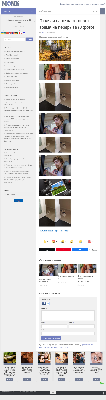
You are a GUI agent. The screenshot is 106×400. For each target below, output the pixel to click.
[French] (13, 33)
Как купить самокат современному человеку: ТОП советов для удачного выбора (16, 119)
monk (44, 33)
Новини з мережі (11, 66)
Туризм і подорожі (12, 87)
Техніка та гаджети (12, 80)
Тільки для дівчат (11, 84)
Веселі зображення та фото (15, 51)
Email (71, 322)
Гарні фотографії (12, 55)
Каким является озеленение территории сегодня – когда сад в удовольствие (15, 102)
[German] (15, 33)
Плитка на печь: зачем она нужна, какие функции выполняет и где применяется (16, 127)
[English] (10, 33)
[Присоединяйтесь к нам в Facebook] (32, 11)
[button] (44, 304)
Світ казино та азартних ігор (15, 69)
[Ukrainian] (2, 33)
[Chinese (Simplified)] (7, 33)
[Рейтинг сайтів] (18, 202)
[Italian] (18, 33)
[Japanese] (21, 33)
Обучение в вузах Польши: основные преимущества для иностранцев (18, 179)
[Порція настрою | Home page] (10, 3)
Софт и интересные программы (17, 73)
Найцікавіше (45, 11)
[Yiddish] (24, 33)
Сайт (43, 330)
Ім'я (43, 322)
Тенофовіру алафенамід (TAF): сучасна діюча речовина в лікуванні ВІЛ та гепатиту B (18, 110)
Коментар (45, 308)
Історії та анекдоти (12, 58)
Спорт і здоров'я (11, 76)
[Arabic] (5, 33)
